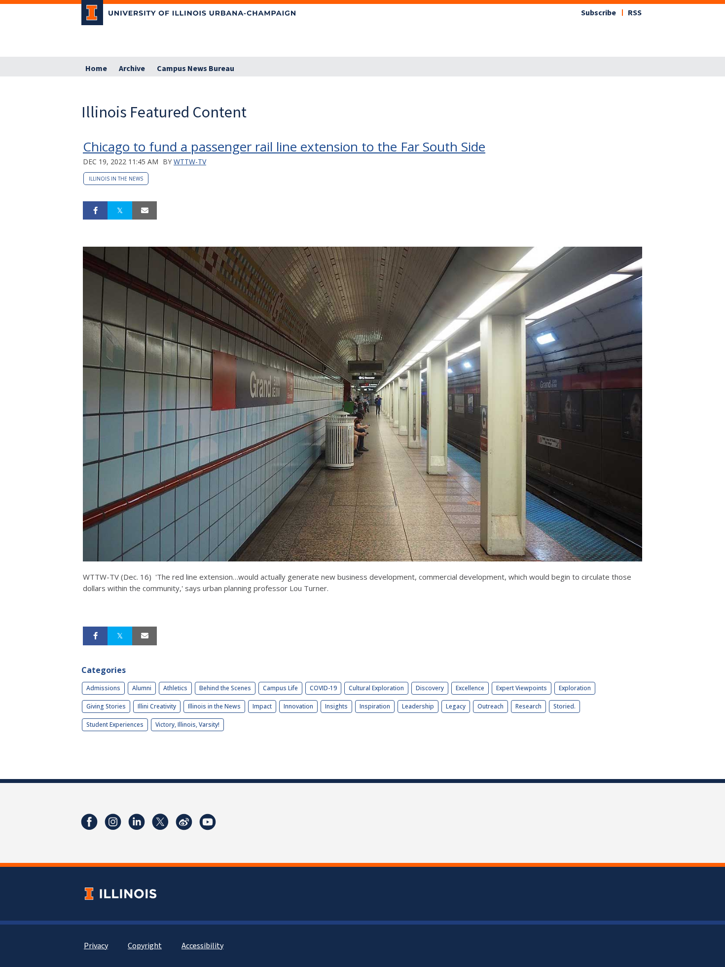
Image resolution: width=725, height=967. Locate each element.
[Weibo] (184, 822)
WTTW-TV (190, 161)
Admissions (103, 688)
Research (528, 706)
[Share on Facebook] (95, 210)
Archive (132, 68)
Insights (336, 706)
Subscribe (598, 12)
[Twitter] (160, 822)
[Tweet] (120, 210)
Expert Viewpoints (521, 688)
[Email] (144, 210)
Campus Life (280, 688)
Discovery (430, 688)
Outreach (490, 706)
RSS (635, 12)
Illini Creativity (157, 706)
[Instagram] (113, 822)
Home (96, 68)
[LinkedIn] (136, 822)
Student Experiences (115, 724)
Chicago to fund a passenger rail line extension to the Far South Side (284, 146)
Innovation (298, 706)
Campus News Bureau (195, 68)
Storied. (564, 706)
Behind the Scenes (225, 688)
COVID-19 (323, 688)
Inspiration (375, 706)
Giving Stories (106, 706)
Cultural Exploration (376, 688)
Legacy (456, 706)
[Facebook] (89, 822)
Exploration (575, 688)
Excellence (470, 688)
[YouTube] (207, 822)
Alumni (141, 688)
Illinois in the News (116, 178)
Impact (262, 706)
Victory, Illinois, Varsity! (187, 724)
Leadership (418, 706)
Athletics (175, 688)
